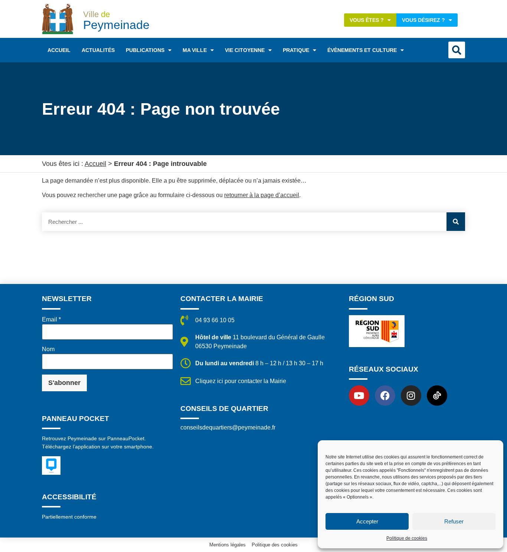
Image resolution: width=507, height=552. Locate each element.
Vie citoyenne (245, 50)
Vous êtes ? (367, 20)
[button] (456, 50)
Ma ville (195, 50)
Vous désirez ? (423, 20)
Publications (145, 50)
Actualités (98, 50)
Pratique (296, 50)
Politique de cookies (406, 538)
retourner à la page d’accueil (261, 195)
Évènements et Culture (362, 50)
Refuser (454, 521)
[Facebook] (385, 395)
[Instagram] (411, 395)
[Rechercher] (456, 221)
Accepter (367, 521)
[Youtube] (359, 395)
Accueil (59, 50)
